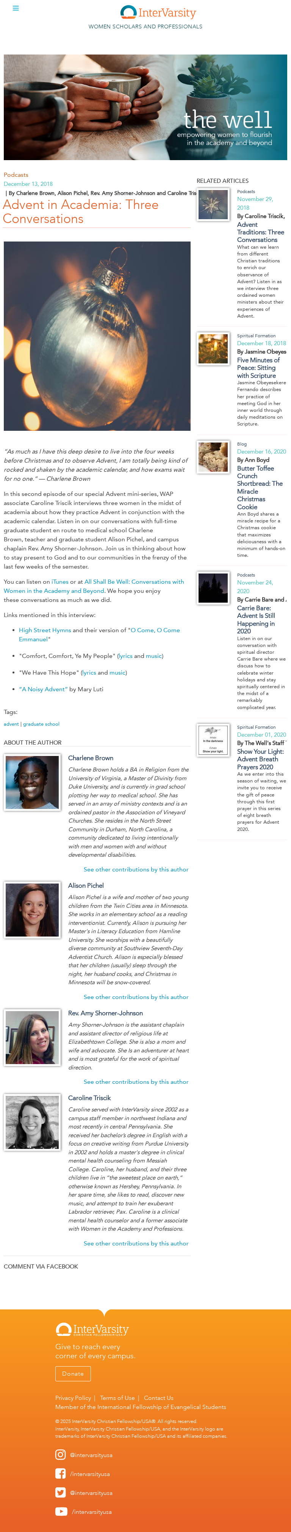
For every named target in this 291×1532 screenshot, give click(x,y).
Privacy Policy (73, 1397)
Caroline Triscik (89, 1098)
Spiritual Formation (256, 335)
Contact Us (159, 1397)
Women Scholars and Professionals (145, 26)
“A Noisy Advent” (43, 689)
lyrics (126, 655)
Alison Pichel (86, 885)
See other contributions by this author (136, 869)
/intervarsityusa (90, 1473)
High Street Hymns (45, 630)
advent (11, 724)
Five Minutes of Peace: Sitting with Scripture (258, 367)
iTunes (60, 581)
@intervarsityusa (91, 1455)
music (154, 655)
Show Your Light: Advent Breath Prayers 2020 (260, 759)
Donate (73, 1373)
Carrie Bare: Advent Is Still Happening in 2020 (256, 619)
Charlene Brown (90, 758)
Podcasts (16, 174)
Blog (242, 444)
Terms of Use (117, 1397)
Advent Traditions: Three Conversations (260, 232)
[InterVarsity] (158, 17)
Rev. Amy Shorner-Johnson (105, 1013)
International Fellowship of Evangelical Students (161, 1406)
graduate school (41, 724)
